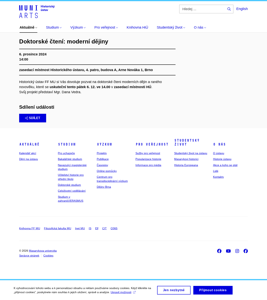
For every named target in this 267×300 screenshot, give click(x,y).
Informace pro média (148, 165)
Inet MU (80, 228)
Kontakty (218, 176)
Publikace (103, 159)
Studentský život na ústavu (190, 153)
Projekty (102, 153)
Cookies (48, 255)
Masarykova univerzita (43, 250)
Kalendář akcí (27, 153)
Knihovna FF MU (29, 228)
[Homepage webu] (37, 11)
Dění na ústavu (28, 159)
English (242, 9)
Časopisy (102, 165)
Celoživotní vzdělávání (72, 190)
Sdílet (34, 118)
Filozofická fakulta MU (57, 228)
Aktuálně (29, 144)
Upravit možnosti (121, 292)
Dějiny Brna (104, 186)
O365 (114, 228)
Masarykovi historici (186, 159)
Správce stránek (29, 255)
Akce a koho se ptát (225, 165)
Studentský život (187, 142)
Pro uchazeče (66, 153)
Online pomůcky (107, 171)
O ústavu (218, 153)
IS (90, 228)
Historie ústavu (222, 159)
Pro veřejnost (151, 144)
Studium (67, 144)
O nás (219, 144)
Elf (96, 228)
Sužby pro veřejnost (147, 153)
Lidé (215, 171)
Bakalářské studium (70, 159)
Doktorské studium (69, 184)
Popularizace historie (148, 159)
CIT (104, 228)
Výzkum (104, 144)
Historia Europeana (186, 165)
